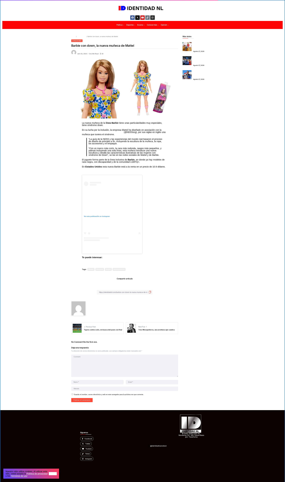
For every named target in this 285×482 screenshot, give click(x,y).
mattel (109, 269)
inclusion (100, 269)
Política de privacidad (37, 473)
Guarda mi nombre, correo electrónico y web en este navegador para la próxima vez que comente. (109, 394)
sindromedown (120, 269)
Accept (52, 474)
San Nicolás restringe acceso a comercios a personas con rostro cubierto (201, 73)
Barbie (91, 269)
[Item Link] (187, 46)
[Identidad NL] (142, 8)
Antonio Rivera (82, 51)
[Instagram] (152, 17)
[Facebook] (132, 17)
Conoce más (81, 36)
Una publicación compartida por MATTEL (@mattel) (112, 250)
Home (73, 36)
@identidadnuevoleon (158, 446)
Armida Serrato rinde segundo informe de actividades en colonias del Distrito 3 (202, 45)
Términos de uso (19, 476)
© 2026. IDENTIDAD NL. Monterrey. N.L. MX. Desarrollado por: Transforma (191, 435)
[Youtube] (142, 17)
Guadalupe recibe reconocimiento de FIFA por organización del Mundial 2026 (202, 59)
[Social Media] (86, 439)
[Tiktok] (147, 17)
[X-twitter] (137, 17)
